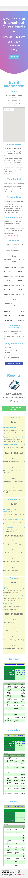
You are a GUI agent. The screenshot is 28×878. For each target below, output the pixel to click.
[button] (3, 8)
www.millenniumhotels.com (11, 235)
